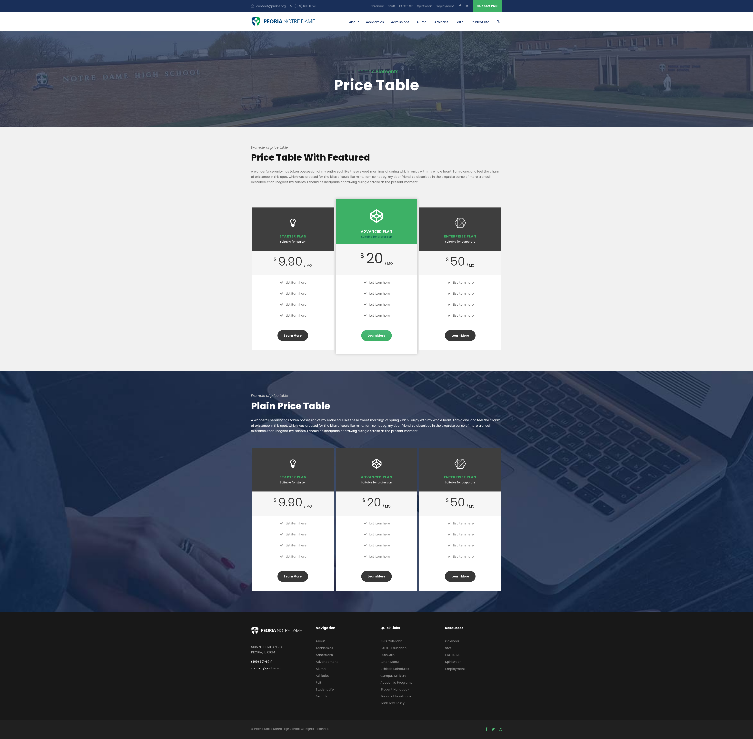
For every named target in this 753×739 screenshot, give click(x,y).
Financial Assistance (395, 696)
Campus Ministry (393, 675)
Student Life (479, 22)
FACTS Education (393, 648)
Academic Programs (396, 682)
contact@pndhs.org (265, 668)
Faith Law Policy (392, 703)
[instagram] (467, 6)
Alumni (422, 22)
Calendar (377, 6)
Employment (445, 6)
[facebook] (460, 6)
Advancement (327, 662)
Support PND (487, 6)
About (354, 22)
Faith (459, 22)
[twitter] (493, 729)
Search (321, 696)
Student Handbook (394, 689)
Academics (375, 22)
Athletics (441, 22)
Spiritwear (424, 6)
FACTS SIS (406, 6)
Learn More (293, 335)
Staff (391, 6)
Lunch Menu (389, 662)
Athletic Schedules (394, 669)
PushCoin (387, 655)
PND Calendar (391, 641)
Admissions (400, 22)
